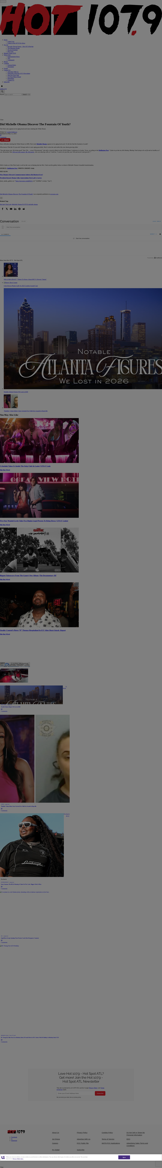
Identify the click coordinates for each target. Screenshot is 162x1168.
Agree (124, 1157)
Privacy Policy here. (18, 1158)
